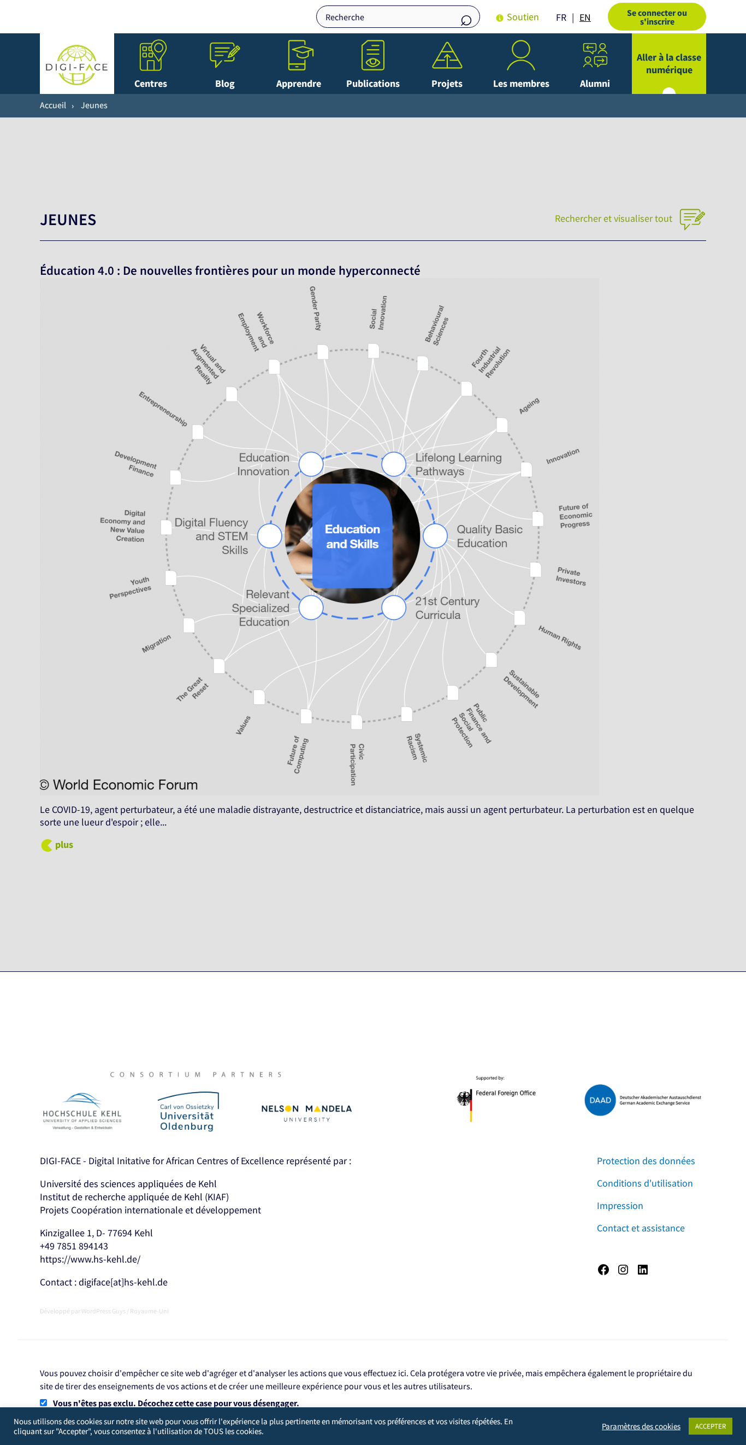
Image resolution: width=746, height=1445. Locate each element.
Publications (373, 83)
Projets (447, 83)
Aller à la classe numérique (669, 63)
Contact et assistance (641, 1228)
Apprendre (298, 83)
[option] (585, 17)
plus (64, 844)
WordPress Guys (103, 1311)
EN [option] (585, 17)
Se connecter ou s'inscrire (657, 17)
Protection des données (646, 1160)
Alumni (595, 83)
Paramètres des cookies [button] (641, 1426)
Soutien (523, 16)
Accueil (53, 104)
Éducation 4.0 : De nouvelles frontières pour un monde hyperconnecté (230, 270)
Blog (225, 83)
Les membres (521, 83)
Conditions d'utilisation (645, 1183)
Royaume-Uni (149, 1311)
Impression (620, 1205)
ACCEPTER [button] (710, 1426)
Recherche (466, 18)
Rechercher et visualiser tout (614, 218)
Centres (150, 83)
